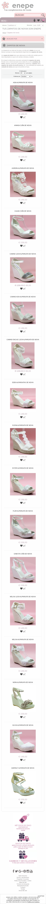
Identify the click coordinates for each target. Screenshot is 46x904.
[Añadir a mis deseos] (21, 117)
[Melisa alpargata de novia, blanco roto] (23, 643)
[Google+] (21, 871)
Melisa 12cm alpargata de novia (23, 597)
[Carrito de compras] (43, 21)
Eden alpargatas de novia (22, 382)
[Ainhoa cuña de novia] (23, 129)
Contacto (22, 887)
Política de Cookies (33, 902)
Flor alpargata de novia (23, 511)
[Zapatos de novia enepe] (18, 2)
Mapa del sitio (23, 882)
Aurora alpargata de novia (23, 168)
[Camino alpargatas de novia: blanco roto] (23, 257)
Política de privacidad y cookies (22, 880)
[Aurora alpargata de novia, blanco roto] (23, 171)
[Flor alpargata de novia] (23, 514)
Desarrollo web (23, 890)
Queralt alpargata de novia (22, 768)
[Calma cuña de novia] (23, 214)
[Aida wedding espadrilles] (23, 86)
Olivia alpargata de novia (22, 725)
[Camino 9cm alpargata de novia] (23, 300)
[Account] (34, 21)
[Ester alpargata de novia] (23, 471)
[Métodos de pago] (23, 814)
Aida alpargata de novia (23, 82)
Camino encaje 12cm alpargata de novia (23, 339)
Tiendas (23, 889)
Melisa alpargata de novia (23, 639)
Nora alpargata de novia (23, 682)
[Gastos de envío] (23, 833)
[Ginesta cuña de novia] (23, 557)
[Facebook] (13, 871)
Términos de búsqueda (23, 884)
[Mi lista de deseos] (38, 21)
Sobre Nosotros (23, 875)
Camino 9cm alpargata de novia (23, 297)
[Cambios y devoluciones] (23, 851)
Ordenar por (17, 76)
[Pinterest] (24, 871)
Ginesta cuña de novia (23, 554)
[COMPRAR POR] (22, 38)
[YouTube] (31, 871)
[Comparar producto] (24, 117)
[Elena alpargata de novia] (23, 429)
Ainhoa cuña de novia (22, 125)
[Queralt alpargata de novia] (23, 771)
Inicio (4, 33)
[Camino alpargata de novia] (23, 343)
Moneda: (29, 25)
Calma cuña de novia (23, 211)
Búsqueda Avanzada (22, 885)
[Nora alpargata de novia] (23, 686)
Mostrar (17, 73)
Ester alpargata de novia (22, 468)
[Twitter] (16, 871)
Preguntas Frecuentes (23, 879)
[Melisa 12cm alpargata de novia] (23, 600)
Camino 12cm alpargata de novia (23, 254)
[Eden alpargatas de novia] (23, 386)
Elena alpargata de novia (22, 425)
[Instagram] (28, 871)
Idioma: (4, 25)
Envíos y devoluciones (23, 877)
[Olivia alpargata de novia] (23, 728)
